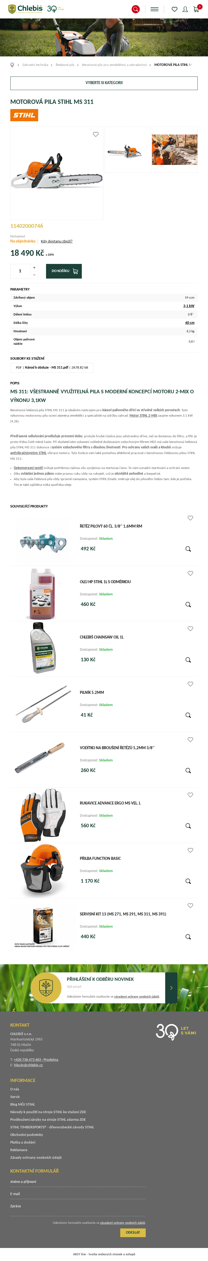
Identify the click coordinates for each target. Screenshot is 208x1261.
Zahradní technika (35, 65)
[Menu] (154, 9)
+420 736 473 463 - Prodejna (36, 1060)
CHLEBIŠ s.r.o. (36, 9)
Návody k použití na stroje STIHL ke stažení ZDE (48, 1112)
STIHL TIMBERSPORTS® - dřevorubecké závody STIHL (52, 1127)
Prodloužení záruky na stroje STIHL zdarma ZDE (48, 1120)
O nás (14, 1089)
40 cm (189, 323)
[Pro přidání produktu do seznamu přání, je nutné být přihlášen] (95, 134)
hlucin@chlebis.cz (28, 1065)
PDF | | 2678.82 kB (52, 367)
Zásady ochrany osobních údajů (36, 1158)
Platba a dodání (22, 1143)
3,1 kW (188, 306)
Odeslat (171, 987)
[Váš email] (113, 988)
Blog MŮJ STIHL (22, 1105)
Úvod (14, 65)
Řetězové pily (65, 65)
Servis (15, 1097)
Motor (143, 415)
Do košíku (60, 271)
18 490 (22, 253)
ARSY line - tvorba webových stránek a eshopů (104, 1254)
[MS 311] (128, 150)
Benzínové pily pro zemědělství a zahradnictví (114, 65)
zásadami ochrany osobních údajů (136, 996)
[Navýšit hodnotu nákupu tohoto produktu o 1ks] (34, 268)
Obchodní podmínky (26, 1135)
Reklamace (18, 1150)
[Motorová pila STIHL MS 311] (56, 173)
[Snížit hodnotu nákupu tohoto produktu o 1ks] (34, 275)
